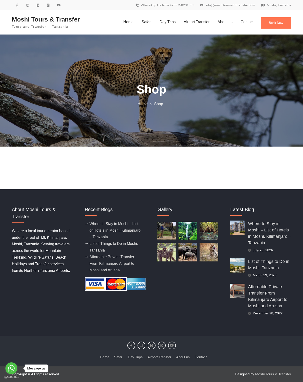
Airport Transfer (196, 22)
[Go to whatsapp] (11, 368)
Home (128, 22)
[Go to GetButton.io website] (11, 377)
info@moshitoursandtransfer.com (230, 5)
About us (225, 22)
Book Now (276, 23)
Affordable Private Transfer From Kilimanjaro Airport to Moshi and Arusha (111, 263)
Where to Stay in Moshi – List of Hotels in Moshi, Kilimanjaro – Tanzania (115, 230)
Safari (147, 22)
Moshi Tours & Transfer (46, 19)
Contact (247, 22)
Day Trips (168, 22)
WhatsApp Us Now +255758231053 (167, 5)
